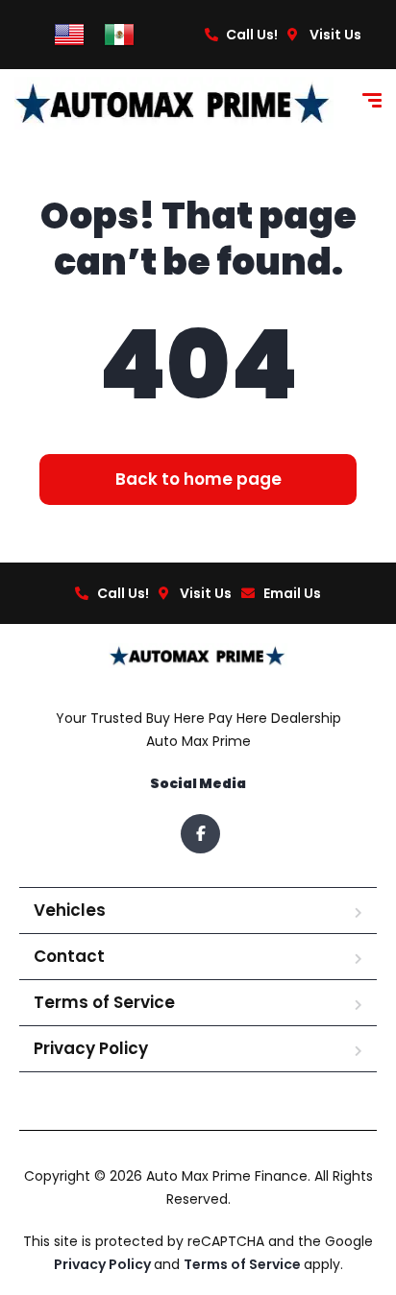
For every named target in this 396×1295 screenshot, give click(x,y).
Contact (69, 956)
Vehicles (70, 910)
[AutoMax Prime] (174, 103)
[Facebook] (200, 833)
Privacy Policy (91, 1048)
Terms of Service (104, 1002)
